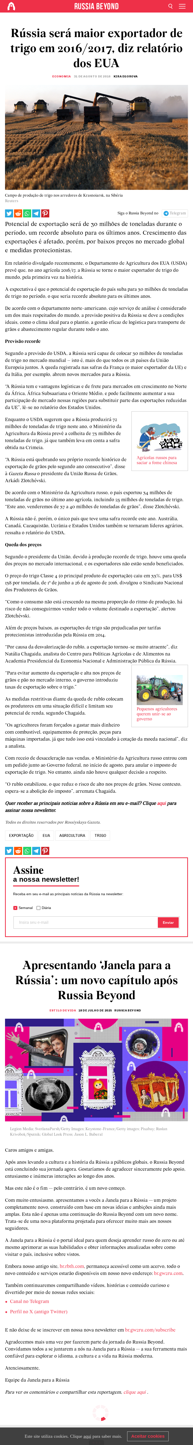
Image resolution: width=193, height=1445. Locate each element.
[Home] (11, 6)
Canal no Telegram (29, 1301)
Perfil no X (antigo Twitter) (39, 1312)
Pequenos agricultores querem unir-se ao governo (157, 714)
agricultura (72, 835)
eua (46, 835)
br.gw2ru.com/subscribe (150, 1330)
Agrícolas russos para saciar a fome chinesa (157, 460)
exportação (21, 835)
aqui (161, 803)
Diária (46, 908)
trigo (100, 835)
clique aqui (135, 1392)
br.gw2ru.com (168, 1273)
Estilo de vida (63, 1010)
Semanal (26, 908)
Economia (61, 76)
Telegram (178, 213)
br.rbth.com (72, 1266)
